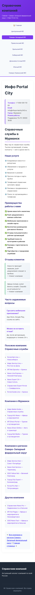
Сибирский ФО (17, 55)
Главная (4, 15)
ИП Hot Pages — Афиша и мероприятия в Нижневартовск (17, 514)
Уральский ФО (17, 49)
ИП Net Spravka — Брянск (17, 370)
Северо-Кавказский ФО (17, 73)
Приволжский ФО (17, 43)
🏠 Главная (17, 25)
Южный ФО (17, 67)
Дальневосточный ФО (17, 61)
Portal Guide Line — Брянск (17, 392)
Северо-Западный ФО (17, 37)
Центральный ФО (17, 31)
